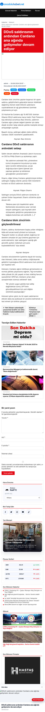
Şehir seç (8, 493)
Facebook (22, 90)
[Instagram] (17, 512)
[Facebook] (5, 512)
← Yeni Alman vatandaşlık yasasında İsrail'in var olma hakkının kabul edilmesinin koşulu (13, 311)
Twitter (14, 90)
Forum (37, 10)
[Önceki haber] (34, 526)
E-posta (5, 445)
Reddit (7, 93)
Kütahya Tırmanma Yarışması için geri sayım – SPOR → (34, 312)
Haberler (4, 22)
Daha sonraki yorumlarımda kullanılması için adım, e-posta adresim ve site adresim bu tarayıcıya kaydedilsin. (22, 466)
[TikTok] (28, 512)
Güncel (11, 22)
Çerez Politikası (22, 15)
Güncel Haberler (11, 10)
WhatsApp (31, 90)
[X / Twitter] (11, 512)
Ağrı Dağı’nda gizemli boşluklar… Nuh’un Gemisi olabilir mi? (22, 595)
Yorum (5, 418)
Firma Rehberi (26, 10)
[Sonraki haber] (38, 526)
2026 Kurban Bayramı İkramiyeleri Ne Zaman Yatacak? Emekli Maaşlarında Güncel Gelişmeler (21, 601)
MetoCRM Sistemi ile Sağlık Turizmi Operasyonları (20, 604)
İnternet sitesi (7, 454)
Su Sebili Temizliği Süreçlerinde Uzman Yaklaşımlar (20, 598)
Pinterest (14, 93)
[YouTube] (23, 512)
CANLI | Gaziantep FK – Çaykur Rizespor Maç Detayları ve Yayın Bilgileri (23, 591)
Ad (3, 437)
